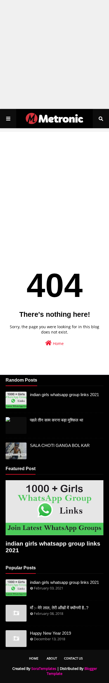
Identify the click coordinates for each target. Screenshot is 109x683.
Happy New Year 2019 (50, 633)
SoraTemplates (43, 668)
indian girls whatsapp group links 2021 (64, 394)
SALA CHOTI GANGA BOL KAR (60, 445)
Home (58, 343)
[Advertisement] (54, 54)
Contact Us (73, 658)
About (52, 658)
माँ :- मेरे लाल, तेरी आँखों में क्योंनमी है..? (59, 607)
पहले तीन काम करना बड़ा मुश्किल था (56, 420)
